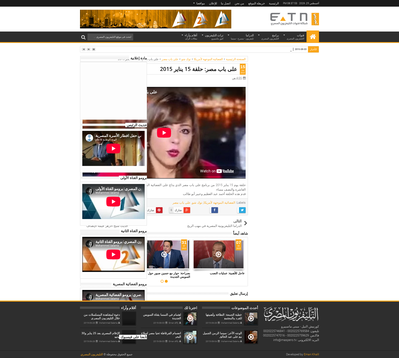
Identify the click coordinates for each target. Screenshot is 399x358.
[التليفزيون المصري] (313, 36)
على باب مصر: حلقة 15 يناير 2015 (198, 69)
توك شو (197, 203)
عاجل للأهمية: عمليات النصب (227, 273)
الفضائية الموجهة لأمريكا (219, 203)
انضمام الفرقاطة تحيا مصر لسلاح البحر (268, 49)
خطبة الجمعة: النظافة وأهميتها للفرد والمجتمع (224, 316)
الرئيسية (274, 3)
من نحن (239, 3)
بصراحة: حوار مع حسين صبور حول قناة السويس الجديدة (166, 275)
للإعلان (213, 3)
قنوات (295, 37)
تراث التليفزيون (214, 37)
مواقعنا (200, 3)
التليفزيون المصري (92, 354)
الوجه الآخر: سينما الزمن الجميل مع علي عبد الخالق (222, 335)
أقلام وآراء (191, 37)
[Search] (83, 37)
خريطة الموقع (256, 3)
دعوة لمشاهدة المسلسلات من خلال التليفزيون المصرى (102, 316)
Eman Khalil (311, 354)
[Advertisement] (114, 90)
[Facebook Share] (205, 210)
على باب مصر (181, 203)
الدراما (242, 37)
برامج (270, 37)
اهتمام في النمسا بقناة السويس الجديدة (162, 316)
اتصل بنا (225, 3)
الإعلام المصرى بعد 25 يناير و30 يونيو (100, 335)
